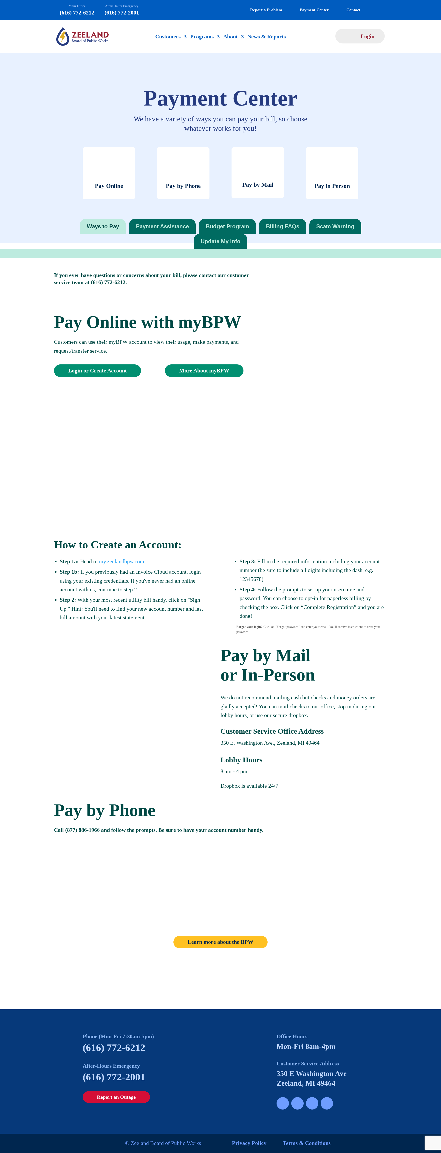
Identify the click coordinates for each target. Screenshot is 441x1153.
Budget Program (227, 226)
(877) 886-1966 (82, 830)
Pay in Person (332, 186)
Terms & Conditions (307, 1143)
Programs (202, 37)
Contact (353, 10)
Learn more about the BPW (220, 942)
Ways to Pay (103, 226)
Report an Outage (116, 1097)
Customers (168, 37)
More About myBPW (204, 371)
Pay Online (109, 186)
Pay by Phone (183, 186)
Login (367, 36)
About (230, 37)
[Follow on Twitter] (312, 1103)
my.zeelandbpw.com (122, 561)
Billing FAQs (282, 226)
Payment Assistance (162, 226)
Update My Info (220, 241)
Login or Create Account (97, 371)
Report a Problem (266, 10)
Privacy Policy (249, 1143)
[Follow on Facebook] (283, 1103)
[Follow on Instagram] (297, 1103)
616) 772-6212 (109, 282)
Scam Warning (335, 226)
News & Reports (266, 37)
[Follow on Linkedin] (327, 1103)
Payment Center (314, 10)
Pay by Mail (257, 184)
